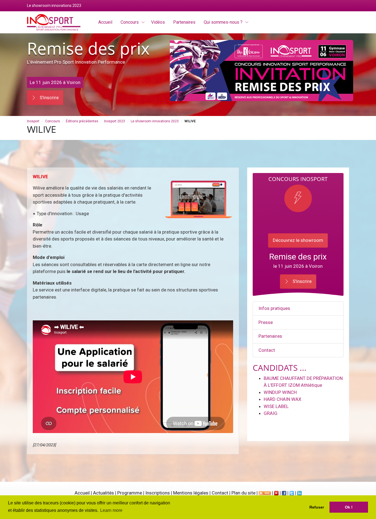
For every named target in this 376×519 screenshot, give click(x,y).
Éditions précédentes (82, 121)
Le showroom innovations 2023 (155, 121)
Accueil (82, 493)
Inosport (33, 121)
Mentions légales (190, 493)
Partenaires (270, 336)
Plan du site (243, 493)
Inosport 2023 (114, 121)
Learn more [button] (111, 510)
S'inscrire (49, 97)
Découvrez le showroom (298, 240)
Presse (265, 322)
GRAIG (270, 413)
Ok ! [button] (349, 507)
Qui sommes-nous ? (223, 22)
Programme (129, 493)
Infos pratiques (274, 308)
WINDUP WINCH (280, 392)
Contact (266, 350)
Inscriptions (157, 493)
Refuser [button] (316, 507)
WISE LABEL (276, 406)
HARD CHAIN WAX (282, 399)
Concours (130, 22)
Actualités (103, 493)
